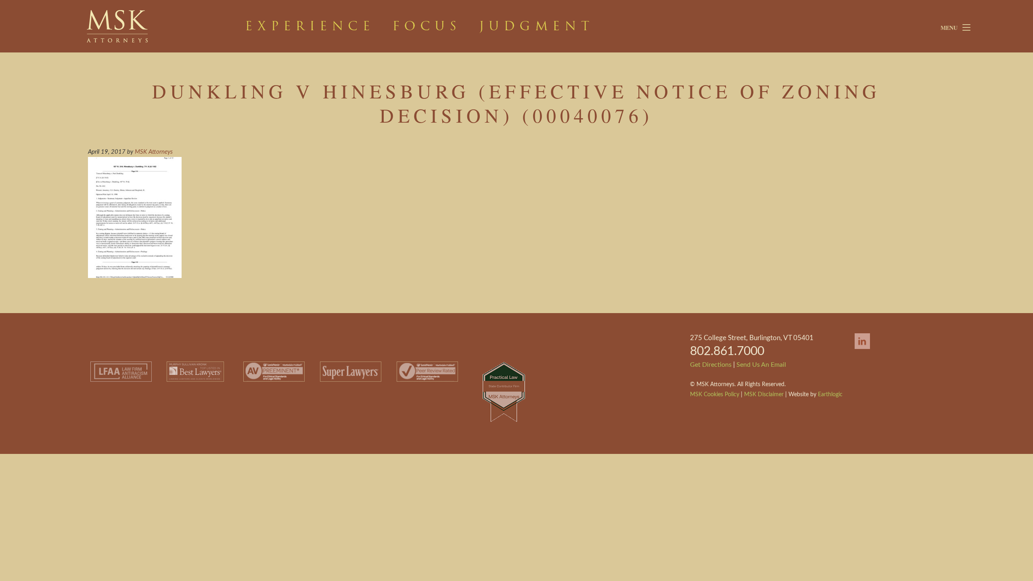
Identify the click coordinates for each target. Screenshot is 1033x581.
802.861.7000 (727, 351)
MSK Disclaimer (764, 394)
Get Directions (711, 365)
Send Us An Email (761, 365)
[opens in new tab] (858, 349)
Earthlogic (830, 394)
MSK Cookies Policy (714, 394)
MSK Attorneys (147, 26)
